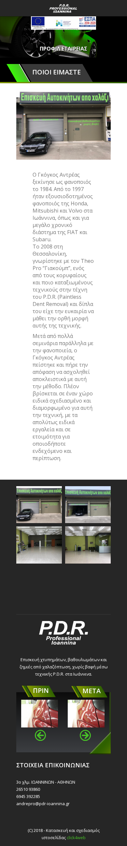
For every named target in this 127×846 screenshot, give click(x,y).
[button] (40, 735)
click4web (76, 837)
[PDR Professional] (63, 8)
